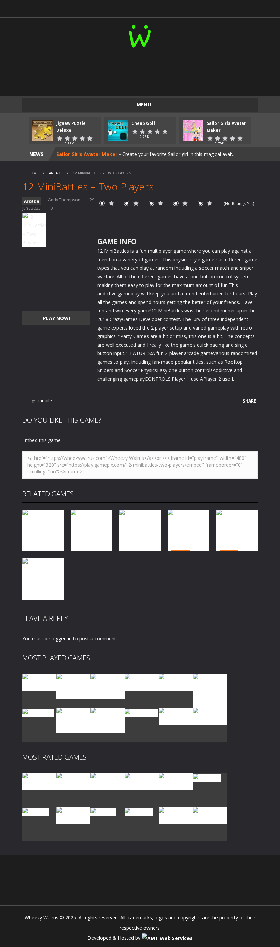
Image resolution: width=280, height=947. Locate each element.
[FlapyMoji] (35, 811)
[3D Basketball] (142, 682)
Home (33, 173)
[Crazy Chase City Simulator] (176, 815)
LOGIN (54, 7)
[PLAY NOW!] (42, 130)
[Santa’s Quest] (39, 781)
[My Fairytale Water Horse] (210, 716)
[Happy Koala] (141, 712)
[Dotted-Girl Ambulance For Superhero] (73, 720)
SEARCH (169, 7)
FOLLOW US (226, 7)
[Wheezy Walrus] (140, 35)
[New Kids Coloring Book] (39, 682)
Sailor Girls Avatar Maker (86, 154)
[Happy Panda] (73, 815)
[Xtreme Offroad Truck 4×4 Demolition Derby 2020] (210, 690)
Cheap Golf (143, 123)
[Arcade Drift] (38, 712)
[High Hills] (103, 811)
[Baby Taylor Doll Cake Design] (73, 686)
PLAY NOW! (56, 318)
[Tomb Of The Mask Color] (107, 686)
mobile (45, 401)
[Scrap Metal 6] (176, 716)
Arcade (55, 173)
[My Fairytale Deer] (176, 781)
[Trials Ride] (207, 777)
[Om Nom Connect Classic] (107, 720)
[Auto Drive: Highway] (142, 781)
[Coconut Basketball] (176, 682)
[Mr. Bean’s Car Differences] (73, 781)
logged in (62, 638)
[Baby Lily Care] (210, 815)
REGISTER (112, 7)
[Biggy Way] (139, 811)
